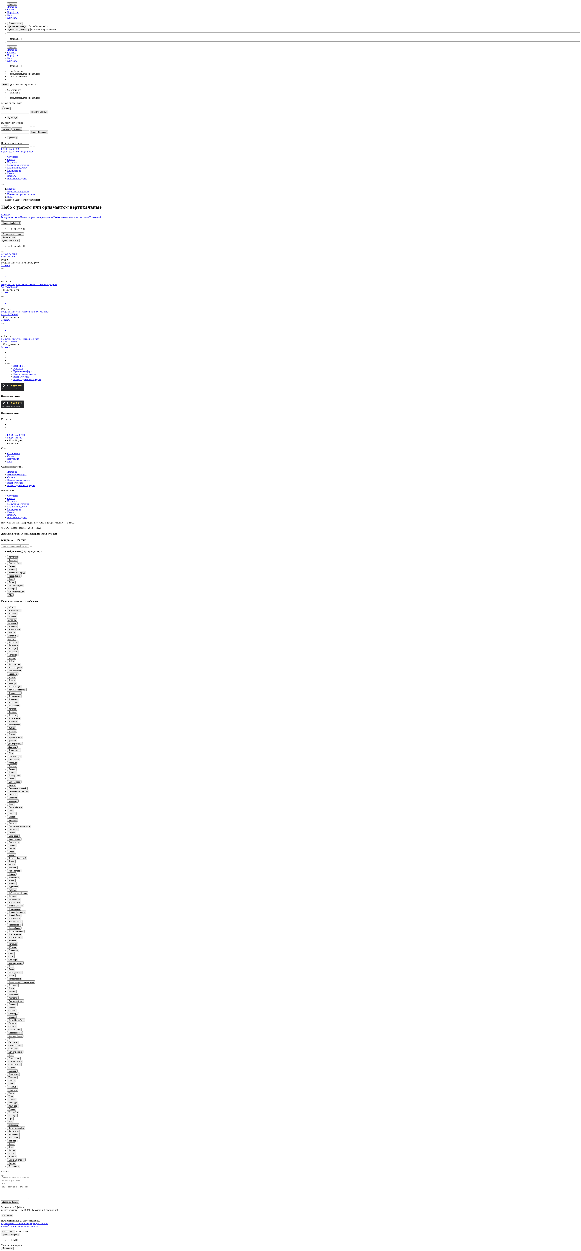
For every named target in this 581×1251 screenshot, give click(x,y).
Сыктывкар (13, 1074)
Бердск (11, 658)
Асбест (11, 632)
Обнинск (12, 947)
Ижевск (11, 769)
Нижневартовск (15, 906)
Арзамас (12, 623)
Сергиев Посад (15, 1036)
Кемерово (12, 801)
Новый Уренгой (15, 937)
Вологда (12, 709)
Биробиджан (14, 664)
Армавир (12, 626)
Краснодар (13, 836)
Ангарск (12, 617)
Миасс (11, 880)
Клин (10, 810)
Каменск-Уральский (17, 788)
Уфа (10, 595)
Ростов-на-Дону (15, 585)
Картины (12, 162)
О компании (13, 453)
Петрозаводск (14, 979)
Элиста (11, 1153)
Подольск (12, 985)
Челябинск (13, 1134)
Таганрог (12, 1077)
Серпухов (12, 1042)
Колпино (12, 823)
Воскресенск (14, 718)
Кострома (12, 829)
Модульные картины (18, 165)
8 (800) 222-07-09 (10, 149)
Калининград (14, 782)
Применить (7, 1248)
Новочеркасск (14, 934)
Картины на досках (17, 167)
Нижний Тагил (14, 915)
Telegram (23, 151)
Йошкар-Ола (14, 775)
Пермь (11, 582)
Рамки (10, 173)
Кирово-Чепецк (15, 807)
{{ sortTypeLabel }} (10, 240)
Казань (11, 566)
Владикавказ (14, 696)
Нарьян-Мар (14, 899)
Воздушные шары (10, 217)
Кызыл (11, 855)
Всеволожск (14, 725)
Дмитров (12, 747)
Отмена (5, 109)
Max (31, 151)
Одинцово (13, 950)
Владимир (13, 699)
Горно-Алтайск (15, 737)
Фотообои (12, 156)
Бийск (11, 661)
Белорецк (12, 655)
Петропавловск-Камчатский (21, 982)
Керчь (11, 804)
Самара (11, 588)
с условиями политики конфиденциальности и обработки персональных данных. (24, 1224)
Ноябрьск (12, 944)
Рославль (12, 998)
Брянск (11, 680)
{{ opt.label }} (17, 228)
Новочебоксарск (15, 931)
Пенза (11, 969)
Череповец (13, 1138)
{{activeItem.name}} (17, 26)
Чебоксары (13, 1131)
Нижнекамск (14, 909)
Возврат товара (21, 376)
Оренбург (12, 960)
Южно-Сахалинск (16, 1160)
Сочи (10, 1055)
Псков (11, 988)
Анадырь (12, 613)
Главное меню (14, 23)
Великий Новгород (16, 690)
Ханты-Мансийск (16, 1128)
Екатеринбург (14, 563)
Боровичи (12, 674)
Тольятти (12, 1090)
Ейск (10, 753)
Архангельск (14, 629)
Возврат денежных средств (27, 379)
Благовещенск (15, 667)
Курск (11, 852)
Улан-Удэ (12, 1103)
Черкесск (12, 1141)
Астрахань (13, 636)
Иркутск (12, 772)
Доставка (12, 7)
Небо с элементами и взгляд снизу (71, 217)
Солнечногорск (15, 1052)
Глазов (11, 734)
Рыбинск (12, 1004)
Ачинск (11, 639)
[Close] (2, 1175)
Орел (10, 956)
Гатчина (12, 731)
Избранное (19, 366)
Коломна (12, 820)
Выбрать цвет (8, 237)
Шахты (11, 1150)
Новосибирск (14, 576)
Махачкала (13, 877)
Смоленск (13, 1049)
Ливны (11, 861)
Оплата (11, 477)
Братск (11, 677)
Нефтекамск (14, 902)
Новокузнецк (14, 918)
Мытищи (12, 890)
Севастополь (14, 1030)
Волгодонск (13, 706)
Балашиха (13, 645)
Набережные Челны (17, 893)
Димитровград (14, 744)
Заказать (5, 265)
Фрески (11, 159)
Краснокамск (14, 839)
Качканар (12, 798)
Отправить (7, 1215)
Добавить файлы (10, 1202)
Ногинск (12, 941)
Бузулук (12, 683)
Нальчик (12, 896)
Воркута (12, 712)
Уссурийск (13, 1112)
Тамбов (11, 1080)
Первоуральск (14, 972)
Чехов (11, 1144)
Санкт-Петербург (16, 592)
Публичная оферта (23, 371)
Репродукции (14, 170)
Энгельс (12, 1157)
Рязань (11, 1007)
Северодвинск (14, 1033)
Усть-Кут (12, 1115)
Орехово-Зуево (15, 963)
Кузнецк (12, 845)
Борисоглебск (14, 671)
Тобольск (12, 1087)
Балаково (12, 642)
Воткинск (12, 721)
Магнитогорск (14, 871)
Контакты (12, 17)
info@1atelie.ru (14, 437)
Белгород (12, 652)
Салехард (13, 1014)
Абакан (11, 607)
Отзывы (11, 9)
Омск (10, 579)
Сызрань (12, 1071)
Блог (9, 15)
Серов (11, 1039)
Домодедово (14, 750)
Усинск (11, 1109)
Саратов (12, 1026)
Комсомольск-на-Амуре (19, 826)
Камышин (12, 794)
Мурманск (13, 887)
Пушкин (11, 991)
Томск (11, 1093)
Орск (10, 966)
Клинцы (11, 814)
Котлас (11, 833)
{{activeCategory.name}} (18, 29)
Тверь (11, 1084)
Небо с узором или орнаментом (36, 217)
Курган (11, 848)
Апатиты (12, 620)
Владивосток (14, 693)
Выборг (11, 728)
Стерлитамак (14, 1064)
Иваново (12, 766)
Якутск (11, 1163)
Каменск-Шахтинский (18, 791)
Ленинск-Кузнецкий (17, 858)
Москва (11, 569)
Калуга (11, 785)
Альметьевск (14, 610)
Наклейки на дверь (17, 178)
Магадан (12, 868)
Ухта (10, 1122)
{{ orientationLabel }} (11, 223)
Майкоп (11, 874)
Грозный (12, 740)
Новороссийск (14, 925)
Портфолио (13, 12)
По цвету (17, 129)
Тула (10, 1096)
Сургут (11, 1068)
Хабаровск (13, 1125)
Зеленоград (13, 760)
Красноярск (13, 842)
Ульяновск (13, 1106)
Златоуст (12, 763)
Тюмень (12, 1099)
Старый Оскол (15, 1061)
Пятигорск (13, 995)
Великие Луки (14, 686)
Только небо (95, 217)
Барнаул (12, 648)
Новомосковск (14, 922)
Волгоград (13, 557)
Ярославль (13, 1166)
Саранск (12, 1023)
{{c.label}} (12, 117)
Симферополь (14, 1045)
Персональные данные (25, 374)
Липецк (11, 864)
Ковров (11, 817)
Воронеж (12, 560)
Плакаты (11, 176)
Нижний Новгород (16, 573)
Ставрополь (13, 1058)
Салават (12, 1010)
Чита (10, 1147)
